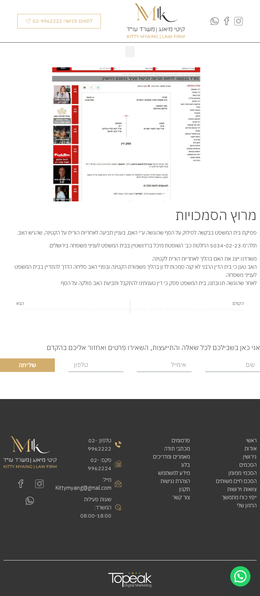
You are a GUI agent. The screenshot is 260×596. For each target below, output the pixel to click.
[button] (130, 51)
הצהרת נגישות (175, 481)
